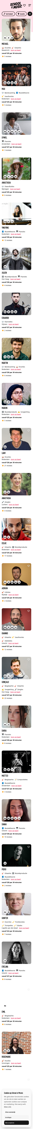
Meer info (7, 1107)
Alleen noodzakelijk (10, 1112)
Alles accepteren (9, 1123)
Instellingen (8, 1117)
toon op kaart (16, 50)
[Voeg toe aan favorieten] (28, 21)
